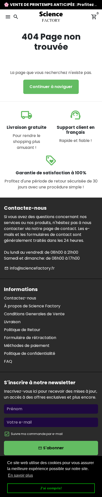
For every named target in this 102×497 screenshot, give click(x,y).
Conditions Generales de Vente (34, 314)
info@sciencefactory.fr (29, 268)
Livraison (12, 322)
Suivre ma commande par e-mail (37, 434)
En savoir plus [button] (20, 475)
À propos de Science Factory (32, 306)
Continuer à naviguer (51, 87)
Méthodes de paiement (27, 345)
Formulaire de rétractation (30, 337)
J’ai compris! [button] (51, 488)
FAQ (8, 361)
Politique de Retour (22, 330)
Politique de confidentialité (29, 353)
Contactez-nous (20, 298)
